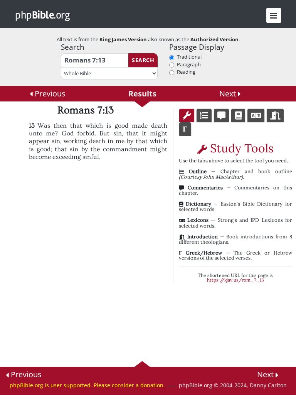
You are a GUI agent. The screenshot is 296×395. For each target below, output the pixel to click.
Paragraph (189, 64)
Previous (49, 93)
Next (228, 93)
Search (143, 60)
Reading (186, 71)
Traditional (189, 56)
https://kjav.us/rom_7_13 (235, 280)
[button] (273, 15)
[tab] (187, 115)
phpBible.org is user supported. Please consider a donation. (87, 385)
